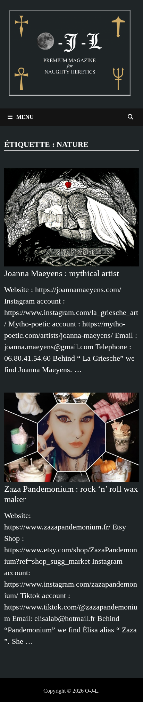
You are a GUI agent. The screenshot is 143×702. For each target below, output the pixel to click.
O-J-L (91, 691)
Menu (24, 117)
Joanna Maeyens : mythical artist (61, 273)
